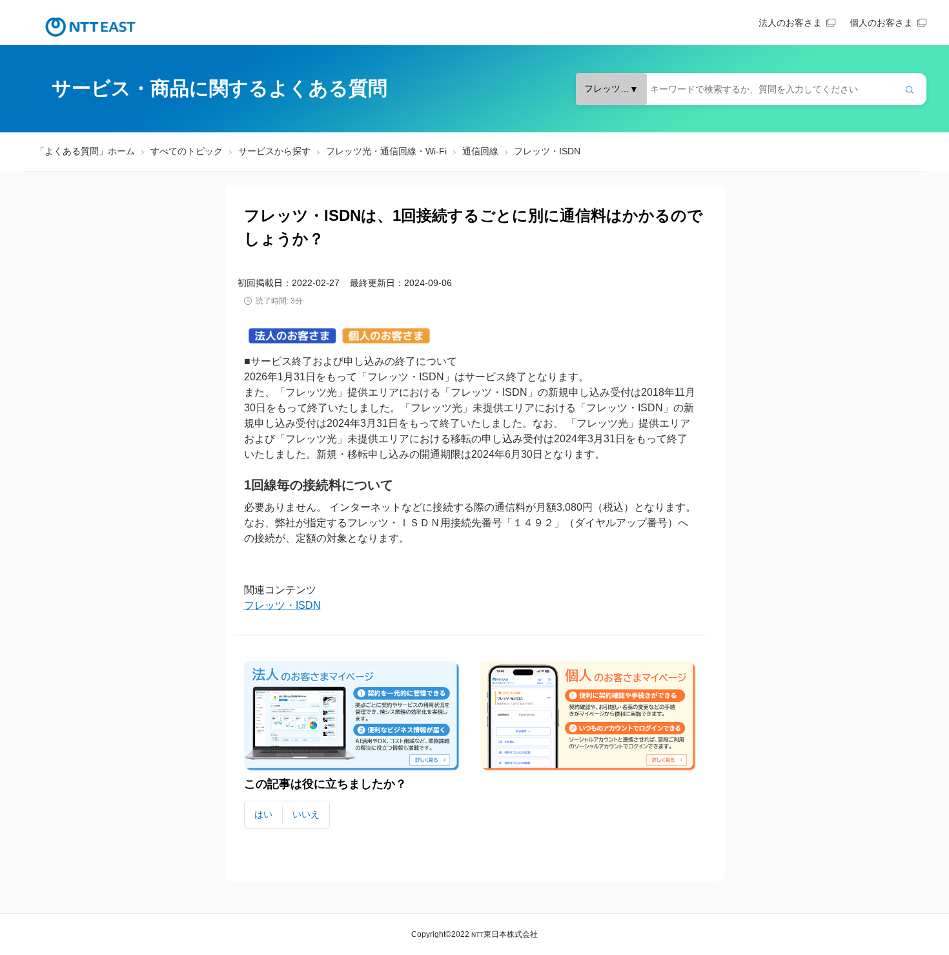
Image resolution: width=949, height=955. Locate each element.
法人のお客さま (790, 22)
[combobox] (751, 89)
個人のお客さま (881, 22)
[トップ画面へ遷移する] (90, 27)
